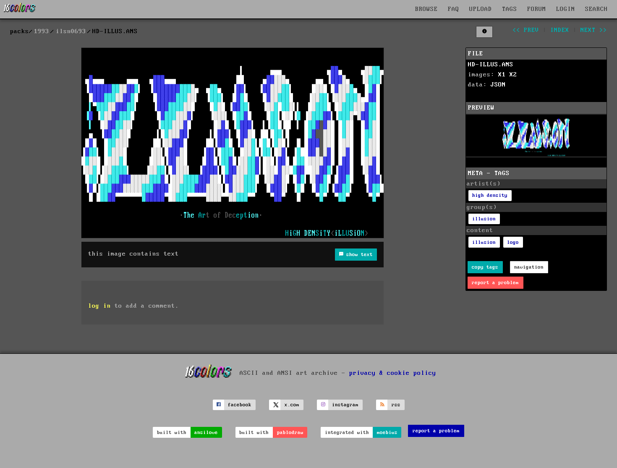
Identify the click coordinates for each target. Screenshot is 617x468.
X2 (513, 74)
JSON (498, 84)
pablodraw (290, 432)
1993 (41, 31)
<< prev (525, 30)
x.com (292, 405)
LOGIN (565, 9)
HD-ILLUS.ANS (490, 64)
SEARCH (596, 9)
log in (99, 306)
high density (489, 195)
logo (513, 242)
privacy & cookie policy (392, 372)
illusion (484, 219)
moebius (387, 432)
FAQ (453, 9)
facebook (239, 405)
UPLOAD (480, 9)
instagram (345, 405)
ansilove (206, 432)
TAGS (509, 9)
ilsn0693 (71, 31)
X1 (502, 74)
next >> (593, 30)
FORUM (536, 9)
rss (396, 405)
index (559, 30)
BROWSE (426, 9)
